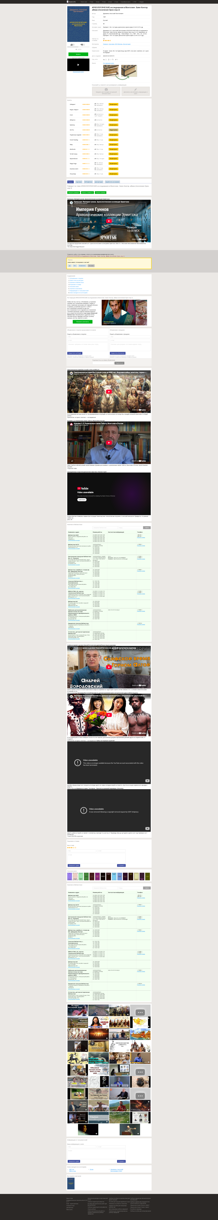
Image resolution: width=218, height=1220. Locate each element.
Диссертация (126, 44)
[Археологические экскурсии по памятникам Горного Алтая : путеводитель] (91, 877)
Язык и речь (69, 1209)
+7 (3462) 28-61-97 (141, 557)
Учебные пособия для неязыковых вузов (140, 1211)
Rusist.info (72, 2)
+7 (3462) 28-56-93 (141, 556)
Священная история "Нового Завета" (139, 1207)
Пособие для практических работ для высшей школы (97, 1204)
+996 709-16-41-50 (141, 536)
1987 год (71, 1169)
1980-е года (72, 1171)
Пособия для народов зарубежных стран (119, 1201)
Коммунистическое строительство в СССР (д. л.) (76, 1201)
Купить (78, 54)
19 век (104, 2)
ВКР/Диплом (118, 44)
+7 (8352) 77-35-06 (141, 569)
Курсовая (111, 44)
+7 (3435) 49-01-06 (141, 592)
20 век (110, 2)
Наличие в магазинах (76, 288)
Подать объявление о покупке (76, 334)
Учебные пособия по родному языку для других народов (119, 1199)
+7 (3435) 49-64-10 (141, 591)
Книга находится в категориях (78, 292)
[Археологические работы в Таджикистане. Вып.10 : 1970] (131, 877)
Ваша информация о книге (75, 1144)
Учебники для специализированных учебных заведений (118, 1211)
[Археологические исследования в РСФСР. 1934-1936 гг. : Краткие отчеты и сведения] (103, 877)
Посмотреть (113, 104)
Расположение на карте (74, 540)
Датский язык (69, 1207)
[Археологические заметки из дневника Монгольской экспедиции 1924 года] (97, 877)
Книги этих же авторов (76, 280)
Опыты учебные (92, 1209)
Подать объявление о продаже (119, 334)
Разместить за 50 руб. (74, 353)
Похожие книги (74, 286)
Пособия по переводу (135, 1209)
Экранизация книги (78, 72)
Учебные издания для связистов (96, 1201)
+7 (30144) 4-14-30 (141, 623)
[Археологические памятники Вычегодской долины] (80, 877)
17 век (91, 2)
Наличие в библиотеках (77, 282)
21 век (116, 2)
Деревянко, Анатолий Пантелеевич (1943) (116, 1170)
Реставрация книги (108, 63)
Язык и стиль (69, 1198)
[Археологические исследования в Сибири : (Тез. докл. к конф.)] (75, 877)
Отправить (121, 865)
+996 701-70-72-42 (141, 535)
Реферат (105, 44)
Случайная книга (125, 2)
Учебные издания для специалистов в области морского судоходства (139, 1202)
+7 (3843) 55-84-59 (141, 609)
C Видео (141, 2)
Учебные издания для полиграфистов (97, 1207)
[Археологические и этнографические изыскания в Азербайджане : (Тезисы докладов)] (114, 877)
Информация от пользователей (79, 290)
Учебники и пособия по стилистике (118, 1203)
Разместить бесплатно (117, 353)
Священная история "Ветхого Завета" (139, 1205)
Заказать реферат (73, 192)
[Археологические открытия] (69, 877)
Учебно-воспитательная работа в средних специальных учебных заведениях (96, 1212)
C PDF (134, 2)
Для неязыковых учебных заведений (118, 1209)
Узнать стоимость (87, 192)
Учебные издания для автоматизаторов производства (140, 1199)
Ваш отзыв (70, 845)
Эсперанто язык (70, 1205)
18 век (97, 2)
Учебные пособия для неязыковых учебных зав (118, 1206)
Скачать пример (100, 192)
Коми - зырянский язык (72, 1203)
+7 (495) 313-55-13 (141, 544)
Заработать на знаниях (112, 182)
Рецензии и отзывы (75, 284)
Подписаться (119, 363)
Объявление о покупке (76, 278)
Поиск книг (84, 2)
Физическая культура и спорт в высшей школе (98, 1199)
